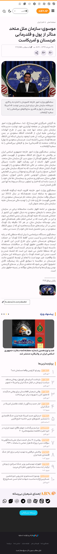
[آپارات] (35, 501)
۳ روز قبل (46, 482)
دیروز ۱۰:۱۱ (46, 410)
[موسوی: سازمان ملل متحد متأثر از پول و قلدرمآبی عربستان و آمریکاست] (28, 79)
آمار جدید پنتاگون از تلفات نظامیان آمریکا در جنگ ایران (26, 405)
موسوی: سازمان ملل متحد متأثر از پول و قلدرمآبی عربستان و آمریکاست (32, 34)
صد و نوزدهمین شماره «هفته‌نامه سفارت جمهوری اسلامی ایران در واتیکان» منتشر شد (29, 352)
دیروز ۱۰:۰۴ (45, 458)
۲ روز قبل (46, 374)
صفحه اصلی (51, 22)
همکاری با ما (45, 544)
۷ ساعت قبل (45, 422)
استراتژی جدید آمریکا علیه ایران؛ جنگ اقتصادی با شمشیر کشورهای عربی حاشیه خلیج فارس (25, 417)
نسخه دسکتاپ (28, 512)
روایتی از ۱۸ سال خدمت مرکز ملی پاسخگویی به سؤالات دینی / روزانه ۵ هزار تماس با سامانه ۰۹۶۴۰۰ (25, 441)
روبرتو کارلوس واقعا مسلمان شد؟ (30, 370)
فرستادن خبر (35, 544)
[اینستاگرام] (29, 501)
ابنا (39, 11)
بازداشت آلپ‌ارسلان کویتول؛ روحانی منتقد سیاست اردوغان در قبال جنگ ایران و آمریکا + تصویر (27, 381)
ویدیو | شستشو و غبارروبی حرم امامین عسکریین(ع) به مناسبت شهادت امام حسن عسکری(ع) (26, 477)
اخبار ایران (40, 22)
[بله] (48, 501)
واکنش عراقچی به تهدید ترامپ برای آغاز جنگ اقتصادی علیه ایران (25, 453)
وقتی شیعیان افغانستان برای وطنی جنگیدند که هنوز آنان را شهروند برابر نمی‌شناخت (26, 393)
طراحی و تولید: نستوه (26, 535)
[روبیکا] (17, 501)
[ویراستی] (11, 501)
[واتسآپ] (4, 501)
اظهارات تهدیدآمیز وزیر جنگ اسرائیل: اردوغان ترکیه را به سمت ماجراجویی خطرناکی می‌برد (25, 465)
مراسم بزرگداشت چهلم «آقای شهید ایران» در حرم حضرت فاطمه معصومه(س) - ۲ (25, 429)
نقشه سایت (25, 544)
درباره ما (9, 544)
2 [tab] (6, 314)
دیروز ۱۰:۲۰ (45, 470)
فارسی (23, 11)
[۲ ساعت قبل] (28, 333)
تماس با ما (16, 544)
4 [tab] (1, 314)
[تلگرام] (23, 501)
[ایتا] (42, 501)
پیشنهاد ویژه (46, 314)
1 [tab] (8, 314)
